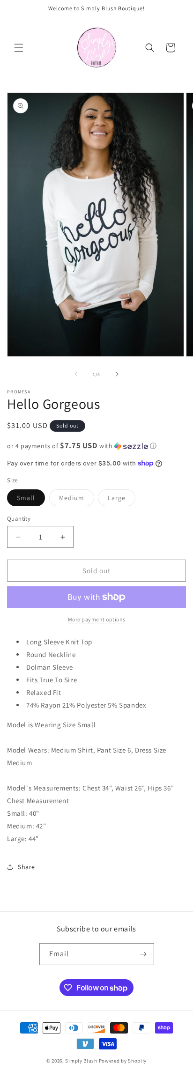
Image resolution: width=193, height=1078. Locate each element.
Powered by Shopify (123, 1060)
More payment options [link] (97, 619)
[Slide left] (76, 374)
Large (121, 499)
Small (31, 499)
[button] (18, 47)
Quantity (18, 519)
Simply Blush (81, 1060)
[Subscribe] (143, 954)
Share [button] (26, 867)
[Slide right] (117, 374)
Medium (76, 499)
